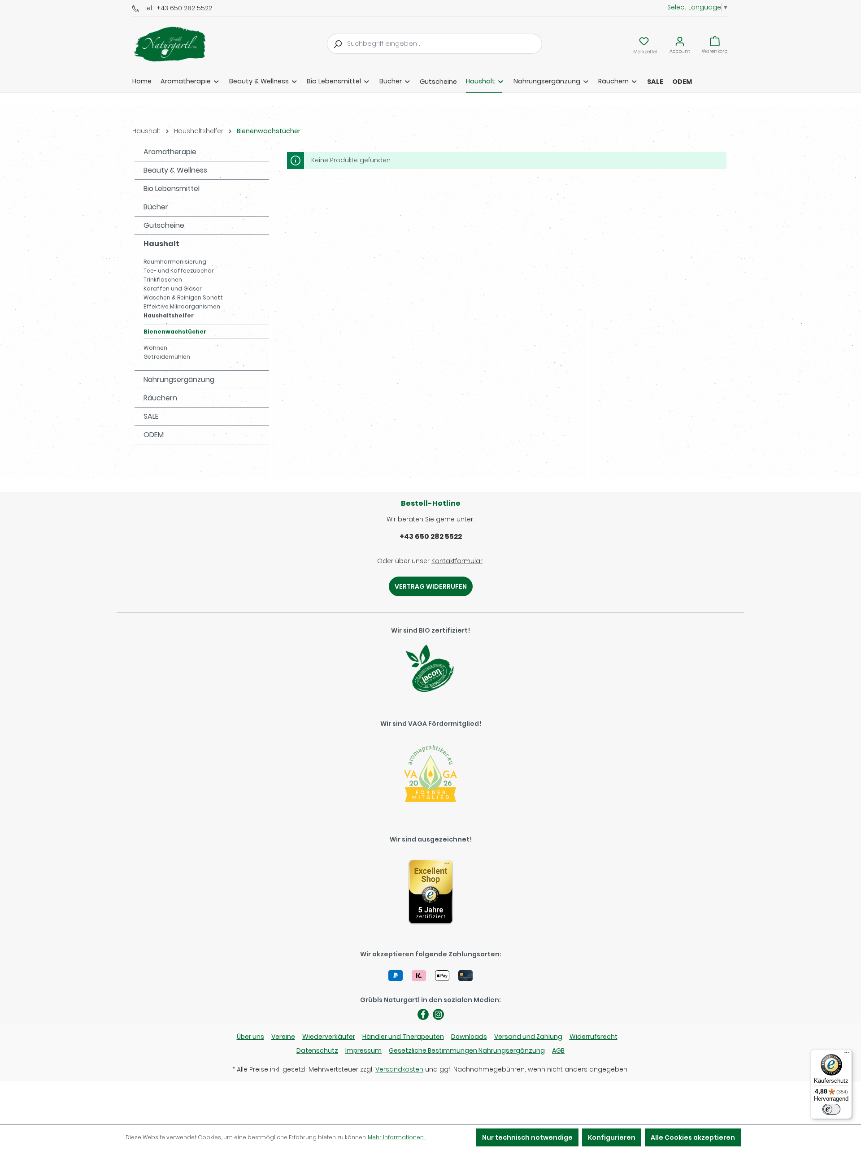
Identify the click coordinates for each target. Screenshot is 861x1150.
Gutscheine (164, 225)
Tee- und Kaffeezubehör (179, 270)
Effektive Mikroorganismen (182, 306)
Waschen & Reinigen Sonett (183, 297)
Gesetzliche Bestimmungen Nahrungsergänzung (467, 1050)
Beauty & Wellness (175, 170)
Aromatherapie (170, 152)
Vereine (283, 1036)
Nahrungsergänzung (179, 379)
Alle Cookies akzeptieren (693, 1137)
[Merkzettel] (644, 41)
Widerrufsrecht (593, 1036)
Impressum (363, 1050)
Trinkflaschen (163, 279)
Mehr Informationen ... (397, 1137)
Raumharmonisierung (175, 261)
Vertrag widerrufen (431, 586)
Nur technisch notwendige (527, 1137)
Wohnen (155, 348)
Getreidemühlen (167, 356)
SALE (151, 416)
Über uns (250, 1036)
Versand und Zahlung (528, 1036)
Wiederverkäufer (328, 1036)
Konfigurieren (611, 1137)
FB (423, 1014)
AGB (558, 1050)
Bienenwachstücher (175, 331)
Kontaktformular (457, 560)
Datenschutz (317, 1050)
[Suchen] (337, 44)
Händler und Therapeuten (403, 1036)
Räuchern (160, 398)
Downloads (469, 1036)
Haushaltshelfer (169, 315)
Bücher (156, 207)
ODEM (154, 435)
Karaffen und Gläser (173, 288)
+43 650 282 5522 (431, 536)
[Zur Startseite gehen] (177, 44)
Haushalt (161, 244)
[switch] (831, 1109)
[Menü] (846, 1054)
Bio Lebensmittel (172, 188)
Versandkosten (399, 1069)
